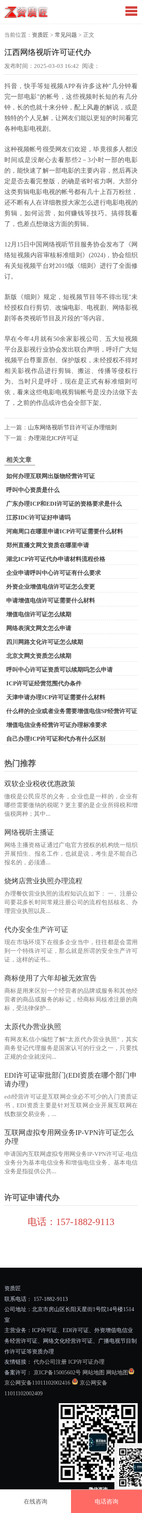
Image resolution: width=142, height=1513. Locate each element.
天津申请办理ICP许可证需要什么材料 (55, 697)
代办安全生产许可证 (36, 929)
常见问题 (66, 35)
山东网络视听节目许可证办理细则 (72, 427)
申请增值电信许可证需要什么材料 (50, 600)
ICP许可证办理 (86, 1362)
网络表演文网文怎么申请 (38, 628)
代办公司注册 (50, 1362)
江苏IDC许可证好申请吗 (38, 517)
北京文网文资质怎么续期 (38, 656)
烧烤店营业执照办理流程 (43, 881)
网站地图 (93, 1373)
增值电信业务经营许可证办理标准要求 (56, 725)
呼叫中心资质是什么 (33, 490)
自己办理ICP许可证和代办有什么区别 (55, 739)
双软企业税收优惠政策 (39, 784)
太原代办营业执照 (32, 1027)
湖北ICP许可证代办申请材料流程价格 (55, 559)
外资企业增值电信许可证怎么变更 (50, 586)
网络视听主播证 (29, 832)
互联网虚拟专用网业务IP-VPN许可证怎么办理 (69, 1137)
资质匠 (40, 35)
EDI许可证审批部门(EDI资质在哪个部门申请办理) (70, 1079)
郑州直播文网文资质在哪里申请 (47, 545)
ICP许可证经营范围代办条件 (44, 683)
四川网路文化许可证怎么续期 (44, 642)
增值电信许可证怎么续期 (38, 614)
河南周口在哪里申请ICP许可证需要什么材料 (64, 531)
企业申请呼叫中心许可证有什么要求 (53, 573)
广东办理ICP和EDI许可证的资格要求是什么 (64, 504)
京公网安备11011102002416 (37, 1383)
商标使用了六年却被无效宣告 (50, 978)
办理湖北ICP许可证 (53, 438)
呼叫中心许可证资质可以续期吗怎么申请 (59, 669)
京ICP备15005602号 (56, 1373)
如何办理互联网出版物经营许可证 (50, 476)
